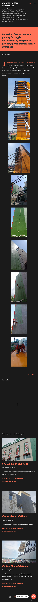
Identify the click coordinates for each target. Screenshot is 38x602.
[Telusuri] (30, 3)
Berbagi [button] (31, 374)
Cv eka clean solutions (14, 516)
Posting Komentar (16, 479)
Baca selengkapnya (9, 481)
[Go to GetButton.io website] (34, 600)
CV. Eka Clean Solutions (10, 4)
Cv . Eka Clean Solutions (15, 463)
